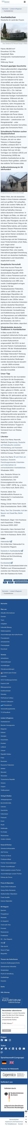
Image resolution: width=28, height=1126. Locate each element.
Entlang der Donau (6, 877)
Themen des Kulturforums (9, 959)
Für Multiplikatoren (11, 1124)
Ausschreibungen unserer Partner (11, 874)
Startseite (4, 604)
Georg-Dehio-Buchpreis (8, 890)
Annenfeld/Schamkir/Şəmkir (21, 580)
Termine (3, 655)
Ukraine (3, 783)
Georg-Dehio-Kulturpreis (8, 887)
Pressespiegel (5, 645)
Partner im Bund (6, 856)
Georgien (3, 736)
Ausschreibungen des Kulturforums (12, 634)
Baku (5, 582)
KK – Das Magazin (6, 939)
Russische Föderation (7, 765)
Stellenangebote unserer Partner (11, 870)
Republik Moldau (6, 754)
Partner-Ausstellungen (8, 866)
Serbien (3, 768)
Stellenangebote (6, 631)
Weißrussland (5, 790)
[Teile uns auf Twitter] (2, 1048)
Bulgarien (4, 729)
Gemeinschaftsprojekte (8, 848)
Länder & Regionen (7, 718)
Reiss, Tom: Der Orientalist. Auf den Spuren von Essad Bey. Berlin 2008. (14, 513)
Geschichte (4, 810)
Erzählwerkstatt (5, 691)
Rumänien (4, 761)
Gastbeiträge (5, 977)
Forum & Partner (6, 845)
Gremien (3, 616)
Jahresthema (4, 658)
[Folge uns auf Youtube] (6, 1040)
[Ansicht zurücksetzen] (26, 1122)
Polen (2, 758)
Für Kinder (4, 832)
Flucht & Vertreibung (7, 974)
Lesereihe (4, 676)
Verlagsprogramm (6, 799)
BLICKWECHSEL (6, 803)
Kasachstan (4, 740)
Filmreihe (3, 694)
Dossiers (3, 981)
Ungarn (3, 786)
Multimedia (4, 828)
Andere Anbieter (6, 839)
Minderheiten (5, 970)
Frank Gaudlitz (5, 897)
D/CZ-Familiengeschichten (9, 680)
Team (2, 620)
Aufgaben (4, 624)
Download (4, 649)
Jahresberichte (5, 642)
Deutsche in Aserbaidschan (11, 551)
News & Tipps (5, 950)
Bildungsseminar (6, 687)
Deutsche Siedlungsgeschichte (10, 963)
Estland (3, 732)
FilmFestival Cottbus (7, 698)
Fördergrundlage (6, 859)
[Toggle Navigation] (25, 2)
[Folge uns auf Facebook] (2, 1040)
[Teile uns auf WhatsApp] (2, 1052)
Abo (2, 943)
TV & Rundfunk (5, 712)
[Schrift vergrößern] (26, 1117)
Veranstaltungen (6, 662)
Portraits (3, 928)
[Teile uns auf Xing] (10, 1048)
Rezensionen (5, 836)
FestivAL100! (5, 683)
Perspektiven (5, 914)
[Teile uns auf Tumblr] (17, 1048)
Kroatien (3, 743)
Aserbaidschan (8, 580)
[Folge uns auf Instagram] (10, 1040)
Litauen (3, 750)
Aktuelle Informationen (8, 613)
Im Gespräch (5, 921)
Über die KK (4, 946)
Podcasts (4, 817)
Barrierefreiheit (14, 1119)
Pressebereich (5, 638)
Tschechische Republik (8, 779)
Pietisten (11, 582)
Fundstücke (4, 935)
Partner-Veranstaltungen (8, 863)
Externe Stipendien (6, 901)
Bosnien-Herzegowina (8, 725)
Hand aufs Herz (6, 925)
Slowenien (4, 776)
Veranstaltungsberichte (8, 709)
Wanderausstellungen (7, 669)
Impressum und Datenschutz (14, 1122)
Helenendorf (5, 541)
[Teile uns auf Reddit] (20, 1048)
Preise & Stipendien (7, 883)
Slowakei (3, 772)
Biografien (4, 954)
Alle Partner (4, 852)
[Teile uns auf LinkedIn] (13, 1048)
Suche (3, 987)
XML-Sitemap (5, 992)
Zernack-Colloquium (7, 701)
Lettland (3, 747)
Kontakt (20, 1124)
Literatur (3, 807)
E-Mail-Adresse (7, 1023)
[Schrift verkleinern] (26, 1119)
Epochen (3, 910)
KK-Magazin (5, 907)
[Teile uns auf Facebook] (6, 1048)
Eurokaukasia (6, 563)
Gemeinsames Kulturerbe (8, 966)
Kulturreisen (4, 814)
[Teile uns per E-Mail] (24, 1048)
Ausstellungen (5, 665)
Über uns (4, 609)
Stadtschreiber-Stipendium (9, 894)
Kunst (2, 821)
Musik (2, 825)
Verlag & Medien (6, 796)
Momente (3, 917)
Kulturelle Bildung (6, 627)
